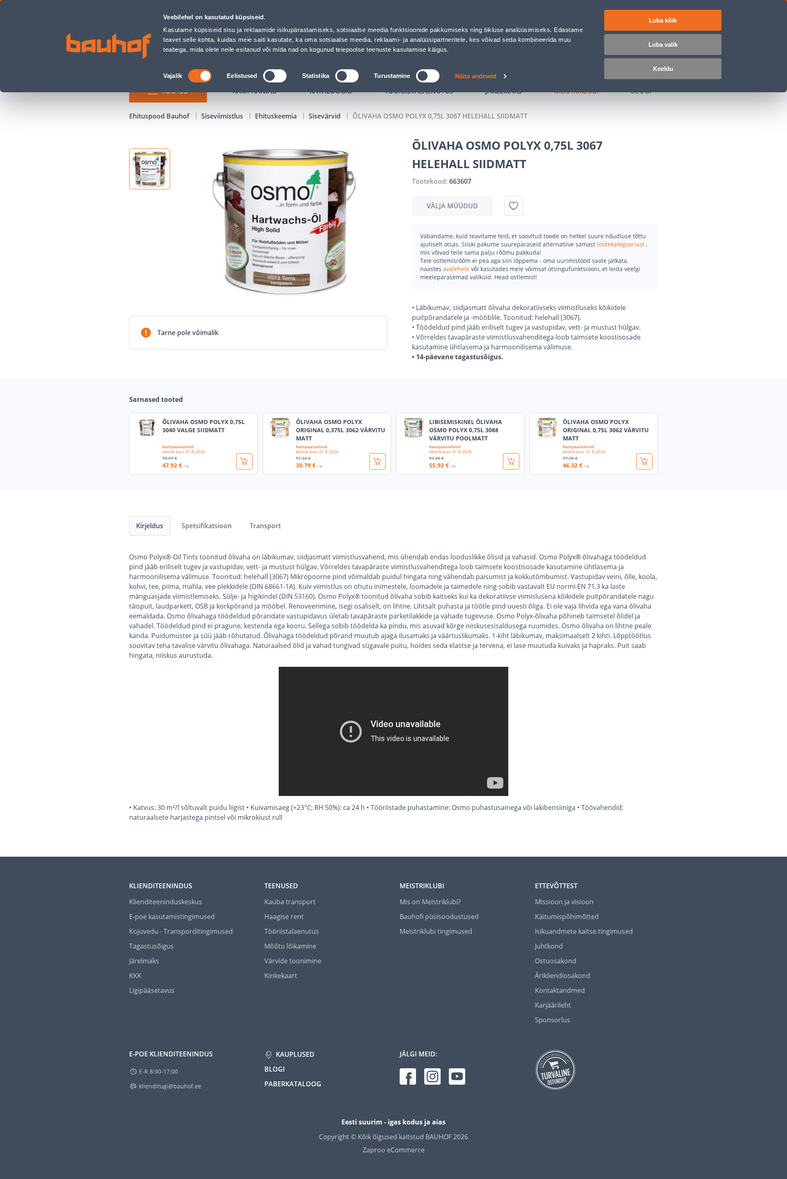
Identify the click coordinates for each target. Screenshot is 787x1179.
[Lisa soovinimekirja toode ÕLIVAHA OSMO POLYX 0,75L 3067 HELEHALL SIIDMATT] (513, 206)
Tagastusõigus (151, 946)
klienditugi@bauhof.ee (170, 1086)
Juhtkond (549, 946)
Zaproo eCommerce (394, 1149)
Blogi (274, 1069)
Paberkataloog (292, 1083)
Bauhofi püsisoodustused (439, 916)
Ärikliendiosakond (562, 975)
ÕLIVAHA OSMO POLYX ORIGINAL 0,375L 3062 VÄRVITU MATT (340, 430)
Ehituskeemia (276, 116)
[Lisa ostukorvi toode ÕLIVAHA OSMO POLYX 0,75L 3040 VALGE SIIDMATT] (244, 461)
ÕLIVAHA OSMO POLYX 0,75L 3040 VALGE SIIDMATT (203, 426)
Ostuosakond (555, 960)
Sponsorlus (552, 1019)
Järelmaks (144, 960)
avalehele (457, 269)
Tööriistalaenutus (291, 931)
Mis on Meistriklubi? (430, 901)
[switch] (275, 75)
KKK (135, 975)
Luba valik (663, 44)
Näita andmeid (475, 76)
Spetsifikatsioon (207, 525)
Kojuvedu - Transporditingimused (181, 931)
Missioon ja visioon (564, 901)
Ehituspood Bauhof (160, 116)
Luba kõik (663, 20)
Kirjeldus (149, 525)
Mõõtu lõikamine (290, 946)
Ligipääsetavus (152, 990)
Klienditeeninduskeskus (165, 901)
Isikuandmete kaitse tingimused (584, 931)
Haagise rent (284, 916)
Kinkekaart (280, 975)
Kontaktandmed (560, 990)
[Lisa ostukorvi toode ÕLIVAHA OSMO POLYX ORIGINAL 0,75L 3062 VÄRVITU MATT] (644, 461)
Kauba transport (290, 901)
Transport (265, 525)
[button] (149, 168)
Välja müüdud (452, 205)
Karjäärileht (553, 1005)
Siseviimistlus (223, 116)
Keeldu (663, 68)
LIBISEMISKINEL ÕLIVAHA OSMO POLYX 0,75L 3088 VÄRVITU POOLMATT (465, 430)
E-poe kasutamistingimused (172, 916)
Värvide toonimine (292, 960)
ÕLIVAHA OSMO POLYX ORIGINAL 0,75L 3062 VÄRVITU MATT (606, 430)
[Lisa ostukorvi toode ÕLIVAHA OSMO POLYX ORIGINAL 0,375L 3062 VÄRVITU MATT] (377, 461)
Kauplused (294, 1054)
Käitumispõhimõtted (567, 916)
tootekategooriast (621, 244)
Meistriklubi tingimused (436, 931)
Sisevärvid (325, 116)
